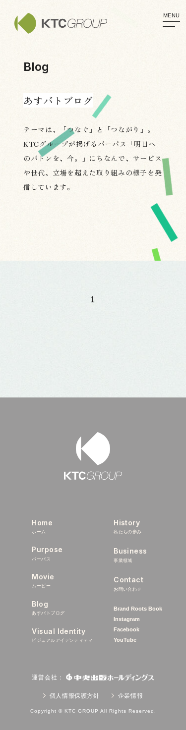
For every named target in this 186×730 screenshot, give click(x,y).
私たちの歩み (128, 526)
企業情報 (130, 695)
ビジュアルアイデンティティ (62, 635)
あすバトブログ (48, 608)
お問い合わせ (128, 583)
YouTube (125, 640)
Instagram (127, 619)
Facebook (126, 629)
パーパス (47, 553)
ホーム (42, 526)
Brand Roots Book (138, 609)
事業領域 (130, 554)
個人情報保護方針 (75, 695)
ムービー (43, 580)
